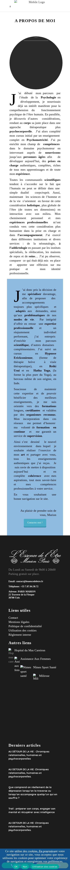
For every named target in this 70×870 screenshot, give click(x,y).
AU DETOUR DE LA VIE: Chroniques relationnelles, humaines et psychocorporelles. (28, 773)
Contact (13, 617)
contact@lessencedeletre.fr (29, 581)
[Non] (65, 859)
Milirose (44, 675)
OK (16, 866)
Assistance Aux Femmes (35, 658)
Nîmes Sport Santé (44, 667)
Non (25, 866)
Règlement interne (19, 634)
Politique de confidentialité (25, 626)
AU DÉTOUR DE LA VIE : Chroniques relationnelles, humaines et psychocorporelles (28, 755)
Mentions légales (18, 622)
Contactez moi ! (35, 522)
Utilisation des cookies (22, 630)
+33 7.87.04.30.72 (29, 586)
